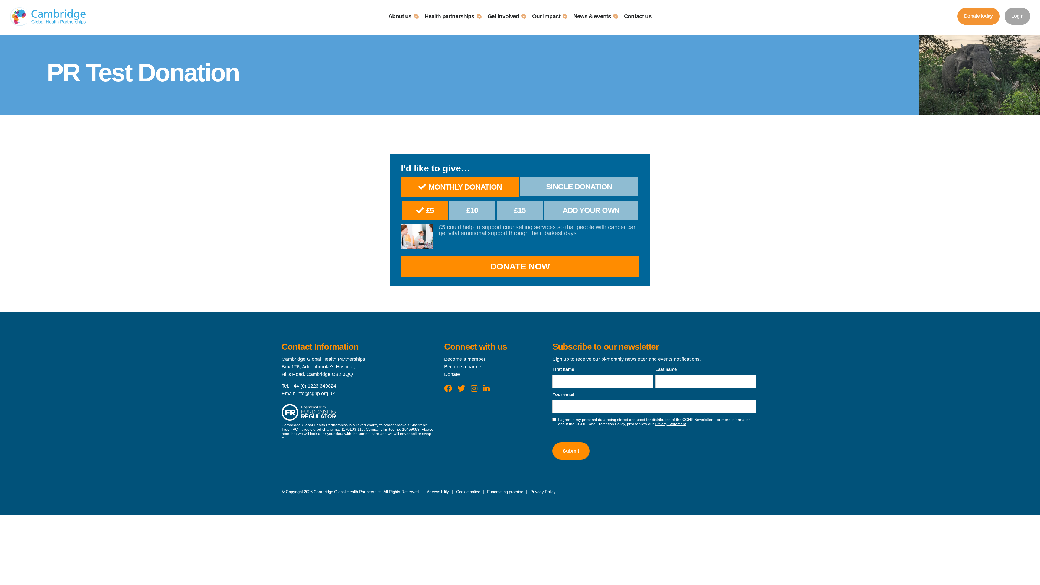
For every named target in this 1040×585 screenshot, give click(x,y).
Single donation (579, 187)
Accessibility (438, 491)
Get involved (503, 16)
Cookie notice (468, 491)
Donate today (978, 16)
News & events (592, 16)
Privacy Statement (670, 424)
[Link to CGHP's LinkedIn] (486, 388)
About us (399, 16)
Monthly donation (465, 187)
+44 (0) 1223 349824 (313, 386)
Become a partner (463, 366)
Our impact (546, 16)
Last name (666, 369)
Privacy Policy (543, 491)
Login (1017, 16)
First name (563, 369)
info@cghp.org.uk (316, 393)
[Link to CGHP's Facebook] (448, 388)
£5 (430, 210)
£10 (472, 210)
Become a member (464, 359)
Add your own (591, 210)
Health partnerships (449, 16)
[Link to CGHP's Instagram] (474, 388)
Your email (563, 394)
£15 (520, 210)
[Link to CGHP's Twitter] (461, 388)
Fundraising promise (505, 491)
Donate (452, 374)
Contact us (638, 16)
